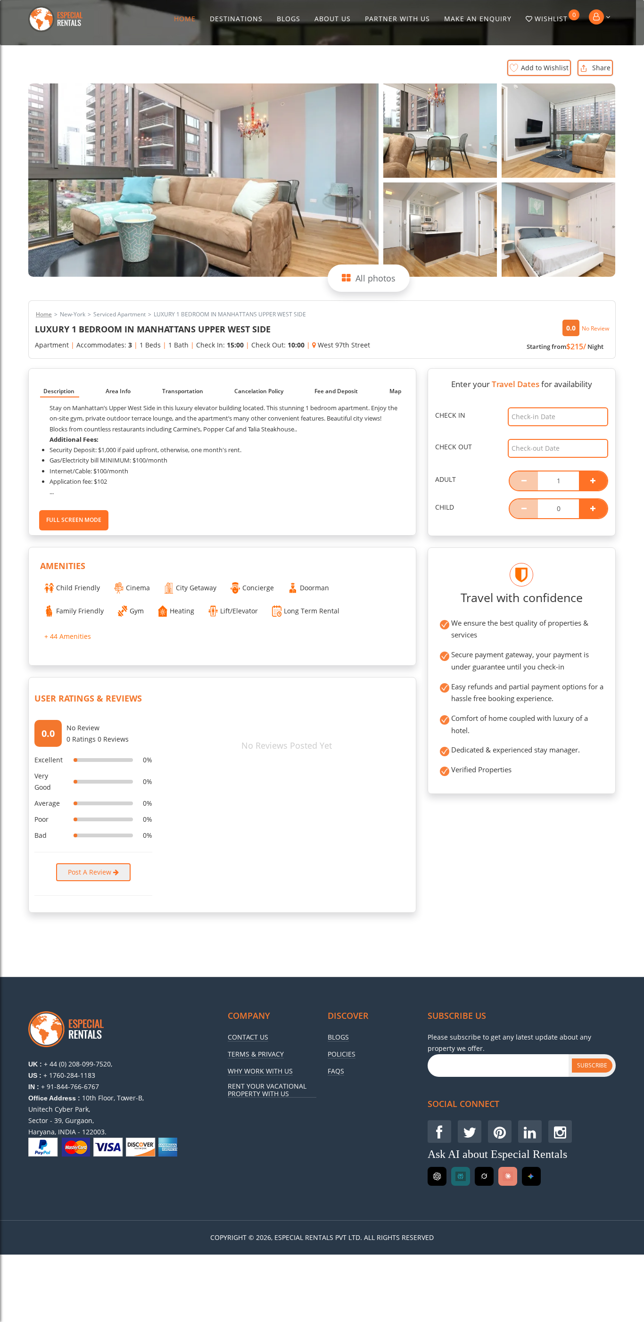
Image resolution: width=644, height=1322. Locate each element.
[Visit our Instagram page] (560, 1131)
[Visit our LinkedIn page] (530, 1131)
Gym (137, 610)
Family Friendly (80, 610)
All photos (375, 278)
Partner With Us (397, 18)
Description (58, 391)
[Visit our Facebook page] (439, 1131)
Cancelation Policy (258, 391)
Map (395, 391)
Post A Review (90, 872)
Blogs (288, 18)
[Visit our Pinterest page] (500, 1131)
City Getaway (196, 587)
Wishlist (555, 17)
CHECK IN (450, 415)
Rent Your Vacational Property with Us (267, 1090)
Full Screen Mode (73, 520)
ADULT (445, 479)
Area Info (118, 391)
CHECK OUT (453, 446)
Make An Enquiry (478, 18)
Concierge (258, 587)
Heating (182, 610)
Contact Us (248, 1037)
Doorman (314, 587)
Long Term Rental (311, 610)
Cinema (138, 587)
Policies (341, 1054)
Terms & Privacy (256, 1054)
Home (185, 18)
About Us (332, 18)
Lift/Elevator (239, 610)
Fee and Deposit (336, 391)
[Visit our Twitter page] (469, 1131)
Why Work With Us (260, 1071)
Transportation (182, 391)
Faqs (336, 1071)
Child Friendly (78, 587)
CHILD (444, 507)
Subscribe (592, 1065)
